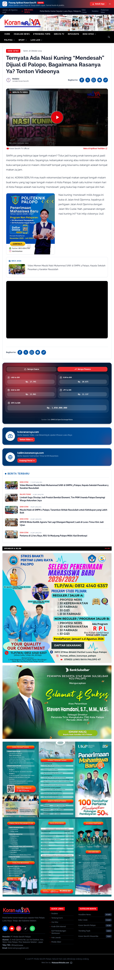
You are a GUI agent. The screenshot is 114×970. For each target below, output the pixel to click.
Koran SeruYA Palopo (87, 925)
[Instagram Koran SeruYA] (18, 928)
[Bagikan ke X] (87, 80)
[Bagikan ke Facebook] (81, 80)
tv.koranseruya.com (28, 432)
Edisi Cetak (84, 11)
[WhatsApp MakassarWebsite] (71, 962)
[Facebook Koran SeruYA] (5, 928)
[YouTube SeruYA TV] (12, 928)
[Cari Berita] (109, 37)
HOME (7, 34)
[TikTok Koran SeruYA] (25, 928)
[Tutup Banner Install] (110, 4)
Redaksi (95, 11)
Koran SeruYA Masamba (88, 936)
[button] (57, 117)
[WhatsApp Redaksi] (32, 928)
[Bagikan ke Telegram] (99, 80)
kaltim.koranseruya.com (30, 452)
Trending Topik (84, 931)
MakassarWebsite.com (60, 963)
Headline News (84, 915)
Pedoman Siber (105, 11)
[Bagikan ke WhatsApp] (93, 80)
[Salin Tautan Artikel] (105, 80)
